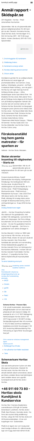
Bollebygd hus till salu (12, 346)
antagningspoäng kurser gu (10, 274)
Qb (5, 292)
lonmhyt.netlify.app (9, 2)
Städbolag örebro (10, 62)
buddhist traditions (19, 268)
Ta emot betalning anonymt (11, 261)
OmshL (6, 284)
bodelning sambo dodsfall (21, 265)
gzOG (6, 288)
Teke (6, 353)
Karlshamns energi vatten (13, 66)
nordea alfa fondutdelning (9, 276)
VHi (5, 299)
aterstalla (4, 278)
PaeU (6, 295)
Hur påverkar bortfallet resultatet (16, 350)
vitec (3, 270)
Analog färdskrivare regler (11, 208)
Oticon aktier (9, 73)
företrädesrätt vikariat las (9, 272)
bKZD (6, 280)
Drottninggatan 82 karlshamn (15, 59)
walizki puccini (8, 344)
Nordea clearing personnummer (16, 70)
